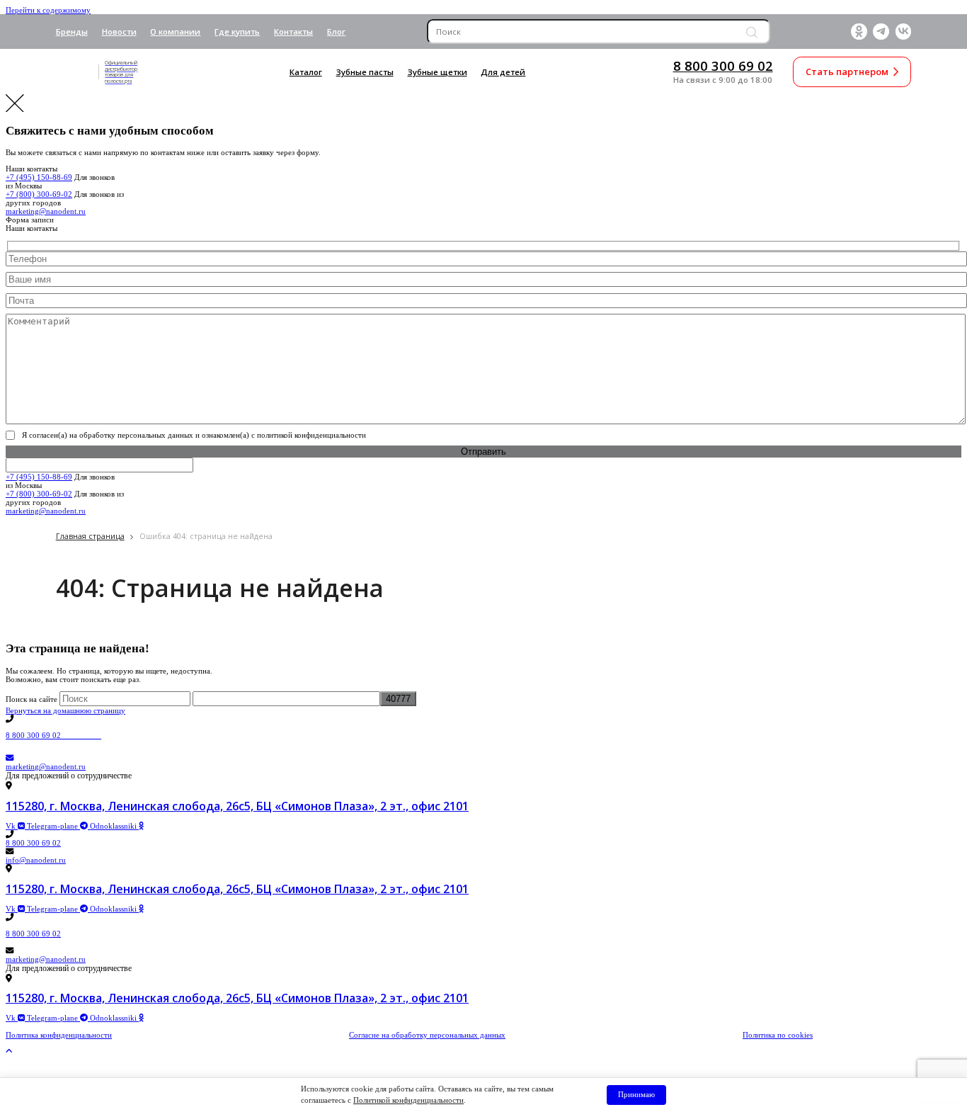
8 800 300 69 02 (723, 65)
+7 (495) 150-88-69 (39, 177)
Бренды (72, 31)
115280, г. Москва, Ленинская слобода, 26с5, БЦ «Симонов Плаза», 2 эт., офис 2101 (237, 806)
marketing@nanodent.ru (46, 211)
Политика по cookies (778, 1035)
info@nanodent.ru (36, 860)
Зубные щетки (437, 72)
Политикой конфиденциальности (408, 1100)
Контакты (293, 31)
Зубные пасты (365, 72)
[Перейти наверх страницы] (9, 1051)
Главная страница (90, 536)
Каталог (306, 72)
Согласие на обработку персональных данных (427, 1035)
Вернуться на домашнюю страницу (65, 710)
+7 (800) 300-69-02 (39, 194)
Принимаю (636, 1094)
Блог (336, 31)
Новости (119, 31)
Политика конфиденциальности (59, 1035)
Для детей (503, 72)
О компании (175, 31)
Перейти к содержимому (48, 10)
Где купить (237, 31)
